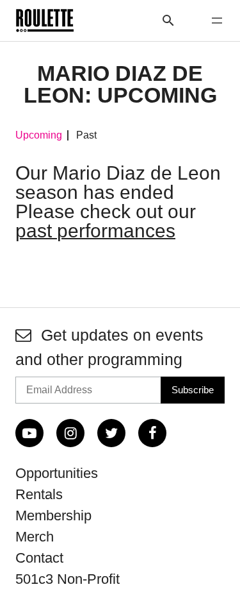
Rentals (39, 494)
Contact (39, 558)
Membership (53, 515)
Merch (34, 537)
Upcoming (38, 135)
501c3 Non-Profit (67, 579)
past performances (95, 230)
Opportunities (56, 473)
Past (86, 135)
